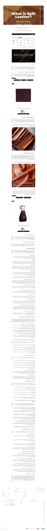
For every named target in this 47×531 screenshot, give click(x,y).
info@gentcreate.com (11, 505)
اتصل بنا (24, 489)
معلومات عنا (3, 490)
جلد (32, 156)
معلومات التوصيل (25, 496)
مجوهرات (21, 501)
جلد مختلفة (14, 155)
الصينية (43, 517)
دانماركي (44, 510)
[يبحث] (43, 1)
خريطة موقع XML (4, 496)
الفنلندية (44, 512)
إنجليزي (44, 501)
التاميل (43, 521)
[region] (23, 96)
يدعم (14, 495)
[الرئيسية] (4, 4)
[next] (34, 95)
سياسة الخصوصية (25, 490)
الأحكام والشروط (25, 495)
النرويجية (44, 511)
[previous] (12, 95)
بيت (14, 489)
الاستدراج (21, 503)
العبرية (43, 519)
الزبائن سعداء (31, 502)
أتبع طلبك (24, 497)
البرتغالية (44, 503)
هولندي (43, 508)
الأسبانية (44, 502)
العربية (2, 1)
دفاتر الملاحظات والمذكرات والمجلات (33, 501)
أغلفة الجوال (15, 490)
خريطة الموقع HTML (4, 495)
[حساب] (41, 1)
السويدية (44, 509)
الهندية (43, 520)
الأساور (21, 502)
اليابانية (43, 518)
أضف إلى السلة (23, 231)
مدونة (2, 489)
